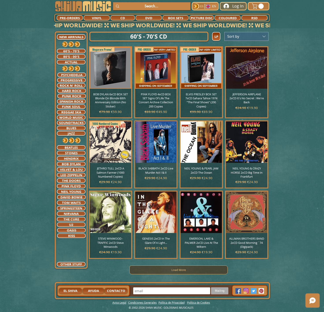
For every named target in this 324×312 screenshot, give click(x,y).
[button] (258, 6)
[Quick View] (246, 68)
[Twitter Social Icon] (253, 291)
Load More (178, 270)
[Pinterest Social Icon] (261, 291)
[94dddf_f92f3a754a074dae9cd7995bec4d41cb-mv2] (246, 291)
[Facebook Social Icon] (238, 291)
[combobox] (246, 36)
